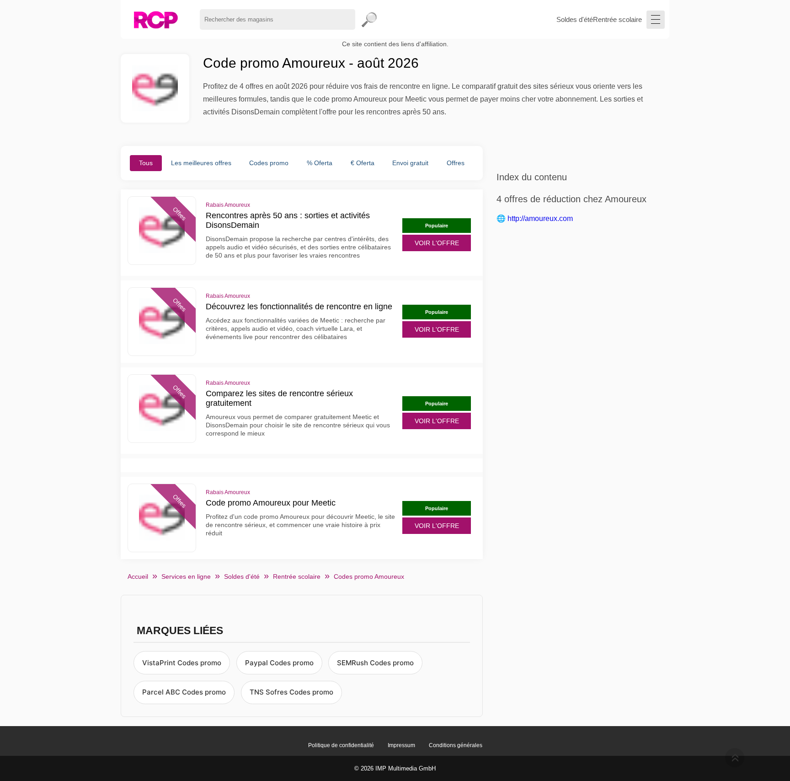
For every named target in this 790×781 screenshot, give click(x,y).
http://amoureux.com (540, 218)
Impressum (401, 745)
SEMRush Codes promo (375, 662)
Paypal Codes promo (279, 662)
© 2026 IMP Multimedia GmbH (395, 768)
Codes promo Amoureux (369, 576)
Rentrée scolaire (617, 19)
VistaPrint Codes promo (181, 662)
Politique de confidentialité (341, 745)
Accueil (138, 576)
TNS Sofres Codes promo (291, 692)
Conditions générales (455, 745)
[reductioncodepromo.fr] (156, 19)
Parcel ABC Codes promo (184, 692)
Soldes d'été (574, 19)
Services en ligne (186, 576)
